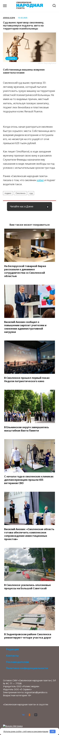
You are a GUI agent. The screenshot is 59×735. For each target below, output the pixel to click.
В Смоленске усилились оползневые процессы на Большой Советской (27, 586)
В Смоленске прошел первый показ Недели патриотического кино (26, 379)
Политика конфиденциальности (27, 668)
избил (40, 180)
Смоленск (20, 193)
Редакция (12, 649)
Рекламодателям (17, 662)
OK (52, 731)
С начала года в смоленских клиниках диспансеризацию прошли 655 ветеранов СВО (28, 480)
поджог (8, 193)
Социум (11, 58)
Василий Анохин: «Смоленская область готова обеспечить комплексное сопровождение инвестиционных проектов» (29, 534)
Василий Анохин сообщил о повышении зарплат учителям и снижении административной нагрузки (25, 327)
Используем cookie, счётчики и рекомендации (25, 731)
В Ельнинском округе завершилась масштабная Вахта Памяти (26, 428)
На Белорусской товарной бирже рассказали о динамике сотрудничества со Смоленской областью (25, 271)
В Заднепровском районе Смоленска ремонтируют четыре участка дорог (27, 636)
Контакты (12, 655)
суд (31, 193)
